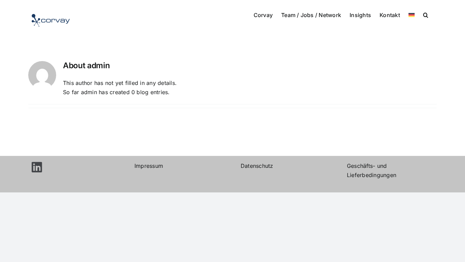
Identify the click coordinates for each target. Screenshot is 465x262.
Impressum (148, 165)
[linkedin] (37, 166)
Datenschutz (257, 165)
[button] (425, 14)
